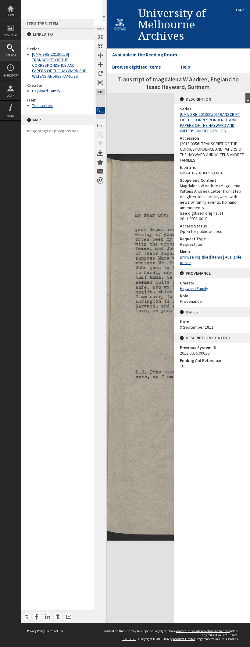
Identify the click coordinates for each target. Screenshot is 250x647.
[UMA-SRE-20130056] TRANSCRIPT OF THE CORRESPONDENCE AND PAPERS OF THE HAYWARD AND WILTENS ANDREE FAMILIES (59, 65)
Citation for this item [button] (100, 180)
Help (185, 67)
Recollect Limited (184, 639)
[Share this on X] (26, 613)
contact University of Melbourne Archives (203, 631)
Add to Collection (100, 162)
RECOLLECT (129, 639)
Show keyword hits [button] (100, 134)
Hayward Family (46, 91)
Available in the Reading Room (144, 55)
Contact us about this (100, 171)
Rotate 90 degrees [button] (100, 73)
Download (100, 153)
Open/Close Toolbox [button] (104, 11)
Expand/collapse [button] (247, 98)
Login (11, 96)
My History (10, 75)
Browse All (10, 35)
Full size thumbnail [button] (100, 36)
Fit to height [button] (100, 64)
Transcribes (42, 105)
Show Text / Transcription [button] (100, 125)
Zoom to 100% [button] (100, 82)
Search (10, 55)
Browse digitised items (136, 67)
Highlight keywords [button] (100, 143)
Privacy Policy (36, 631)
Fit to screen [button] (100, 46)
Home (11, 15)
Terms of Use (55, 631)
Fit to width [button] (100, 55)
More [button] (10, 116)
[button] (100, 110)
